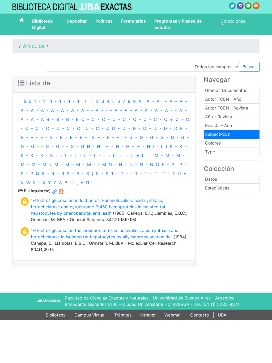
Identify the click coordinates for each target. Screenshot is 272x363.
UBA (222, 315)
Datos (211, 179)
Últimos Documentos (226, 90)
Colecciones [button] (232, 21)
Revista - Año (218, 125)
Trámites (122, 315)
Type (210, 151)
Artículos (33, 46)
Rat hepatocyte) (36, 190)
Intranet (148, 315)
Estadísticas (217, 188)
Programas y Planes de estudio (178, 24)
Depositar (76, 21)
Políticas (104, 21)
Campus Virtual (89, 315)
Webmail (172, 315)
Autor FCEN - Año (223, 99)
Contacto (199, 315)
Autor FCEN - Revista (226, 108)
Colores (213, 143)
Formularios (133, 21)
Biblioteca (56, 315)
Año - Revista (218, 116)
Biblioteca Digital (42, 24)
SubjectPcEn (217, 134)
